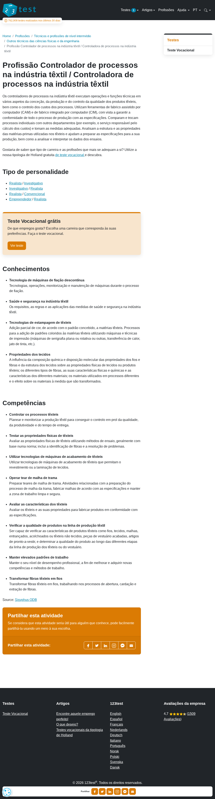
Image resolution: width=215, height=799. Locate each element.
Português (117, 746)
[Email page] (131, 645)
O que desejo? (67, 724)
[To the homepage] (19, 10)
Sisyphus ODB (26, 600)
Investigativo (33, 183)
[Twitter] (96, 645)
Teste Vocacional (180, 50)
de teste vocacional (70, 155)
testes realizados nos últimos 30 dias (34, 20)
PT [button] (195, 10)
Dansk (115, 767)
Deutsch (116, 735)
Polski (114, 757)
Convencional (34, 194)
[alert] (7, 792)
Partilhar (85, 791)
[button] (207, 10)
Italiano (115, 740)
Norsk (114, 751)
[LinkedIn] (105, 645)
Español (116, 719)
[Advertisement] (188, 125)
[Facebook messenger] (122, 645)
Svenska (116, 762)
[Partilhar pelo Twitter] (102, 791)
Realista (15, 183)
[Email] (132, 791)
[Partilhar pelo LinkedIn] (109, 791)
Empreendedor (20, 199)
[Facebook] (88, 645)
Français (116, 724)
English (115, 713)
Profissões (166, 10)
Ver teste (16, 245)
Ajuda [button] (182, 10)
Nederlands (118, 730)
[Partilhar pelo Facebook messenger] (125, 791)
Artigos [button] (147, 10)
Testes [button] (127, 10)
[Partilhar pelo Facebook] (94, 791)
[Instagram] (117, 791)
